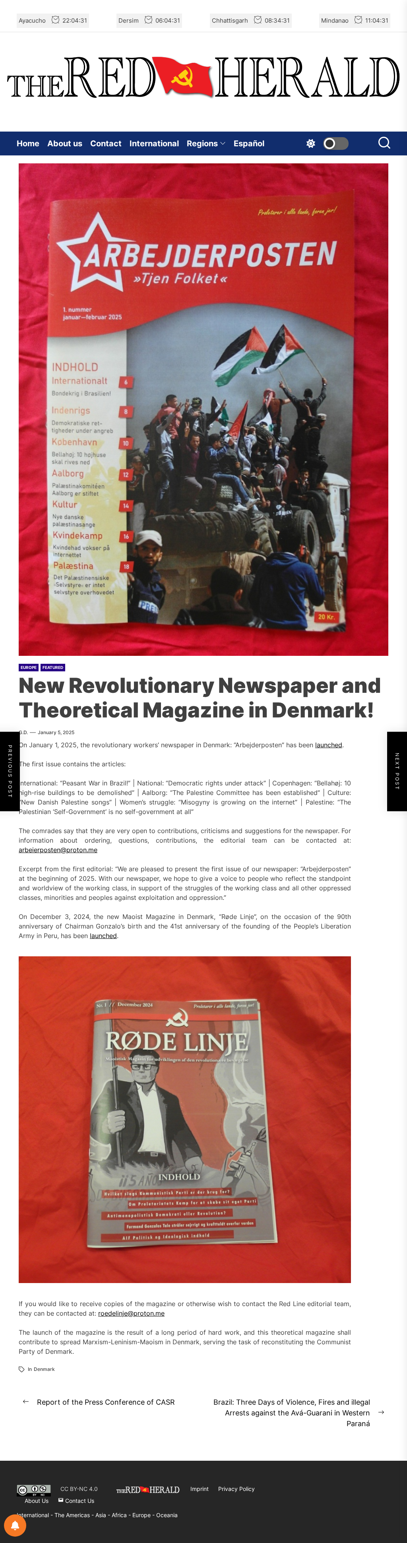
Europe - (144, 1515)
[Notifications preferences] (15, 1525)
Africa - (122, 1515)
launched (328, 745)
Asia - (103, 1515)
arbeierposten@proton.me (58, 850)
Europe (29, 667)
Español (249, 143)
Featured (53, 667)
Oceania (167, 1515)
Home (28, 143)
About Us (36, 1500)
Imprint (199, 1488)
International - (35, 1515)
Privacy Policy (236, 1488)
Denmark (44, 1369)
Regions (202, 143)
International (154, 143)
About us (64, 143)
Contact (106, 143)
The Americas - (74, 1515)
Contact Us (79, 1500)
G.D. (23, 732)
